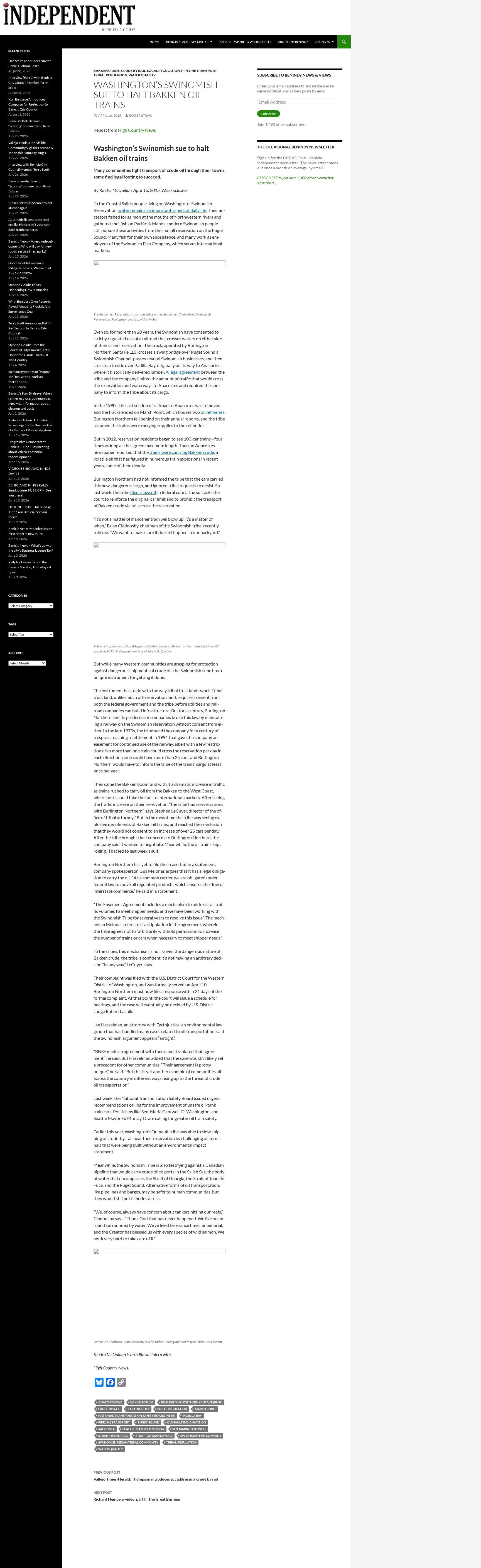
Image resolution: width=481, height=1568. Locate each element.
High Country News (137, 130)
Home (154, 41)
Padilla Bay (192, 1415)
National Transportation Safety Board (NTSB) (136, 1415)
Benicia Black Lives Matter (187, 41)
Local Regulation (163, 71)
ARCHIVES (322, 41)
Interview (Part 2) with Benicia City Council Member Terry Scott (30, 82)
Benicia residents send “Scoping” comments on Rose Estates (29, 186)
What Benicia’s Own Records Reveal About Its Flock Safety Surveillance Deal (29, 306)
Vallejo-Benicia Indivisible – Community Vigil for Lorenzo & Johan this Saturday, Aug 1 (30, 148)
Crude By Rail (133, 71)
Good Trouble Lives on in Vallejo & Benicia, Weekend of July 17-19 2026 (29, 268)
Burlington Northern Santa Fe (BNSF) (191, 1402)
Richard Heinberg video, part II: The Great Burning (137, 1495)
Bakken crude (141, 1402)
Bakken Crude (107, 71)
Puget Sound (148, 1422)
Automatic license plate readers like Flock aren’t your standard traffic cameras (29, 224)
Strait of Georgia (113, 1435)
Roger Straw (140, 115)
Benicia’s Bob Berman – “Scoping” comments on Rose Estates (29, 126)
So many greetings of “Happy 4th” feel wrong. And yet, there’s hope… (29, 377)
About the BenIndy (293, 41)
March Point (205, 1409)
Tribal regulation (110, 75)
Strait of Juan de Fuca (154, 1435)
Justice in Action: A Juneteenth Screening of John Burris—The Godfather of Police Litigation (30, 425)
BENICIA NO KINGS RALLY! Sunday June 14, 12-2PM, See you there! (29, 490)
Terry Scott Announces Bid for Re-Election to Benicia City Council (30, 328)
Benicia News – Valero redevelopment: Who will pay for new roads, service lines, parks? (30, 246)
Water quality (142, 75)
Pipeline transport (199, 71)
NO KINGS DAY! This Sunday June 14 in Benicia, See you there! (29, 512)
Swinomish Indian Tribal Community (128, 1442)
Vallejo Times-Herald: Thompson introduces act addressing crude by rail (156, 1475)
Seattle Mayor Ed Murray (143, 1429)
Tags (12, 624)
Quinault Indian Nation (186, 1422)
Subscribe (268, 114)
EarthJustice (138, 1409)
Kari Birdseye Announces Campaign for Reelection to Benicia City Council (28, 104)
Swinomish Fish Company (200, 1435)
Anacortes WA (110, 1402)
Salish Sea (106, 1429)
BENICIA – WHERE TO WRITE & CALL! (245, 41)
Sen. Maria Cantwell (189, 1429)
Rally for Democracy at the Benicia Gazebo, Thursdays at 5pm (29, 567)
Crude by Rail (109, 1409)
